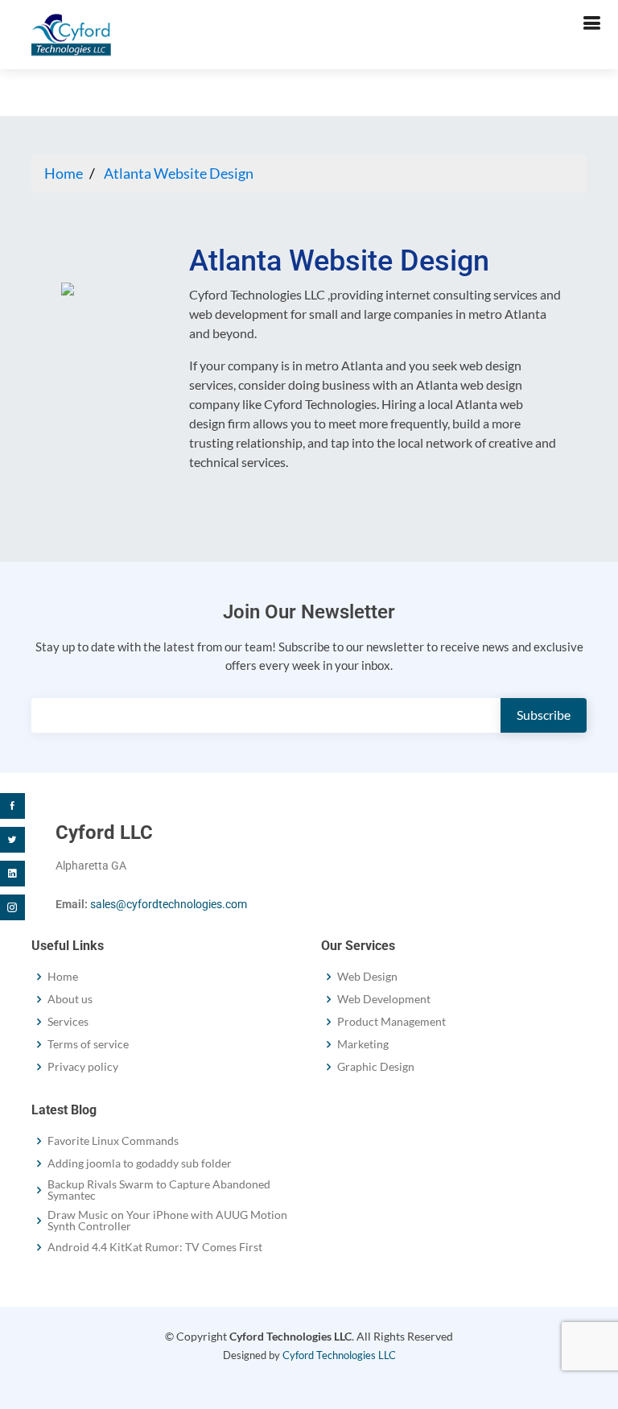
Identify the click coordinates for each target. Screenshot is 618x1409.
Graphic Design (375, 1066)
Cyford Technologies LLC (339, 1355)
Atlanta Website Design (178, 173)
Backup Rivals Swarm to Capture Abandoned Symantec (158, 1190)
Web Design (367, 976)
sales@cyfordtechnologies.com (168, 904)
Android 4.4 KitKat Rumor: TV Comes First (154, 1247)
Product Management (391, 1021)
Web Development (384, 999)
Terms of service (88, 1044)
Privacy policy (82, 1066)
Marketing (363, 1044)
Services (68, 1021)
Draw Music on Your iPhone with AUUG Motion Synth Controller (167, 1220)
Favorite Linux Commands (113, 1141)
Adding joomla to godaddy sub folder (139, 1163)
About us (70, 999)
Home (63, 173)
